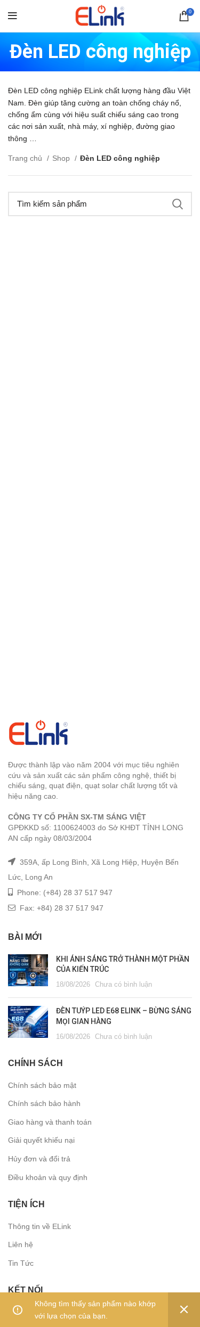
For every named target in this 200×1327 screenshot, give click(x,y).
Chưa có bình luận (123, 984)
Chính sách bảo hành (44, 1103)
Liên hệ (20, 1244)
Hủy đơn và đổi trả (39, 1158)
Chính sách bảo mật (42, 1085)
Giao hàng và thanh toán (50, 1122)
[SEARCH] (177, 204)
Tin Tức (21, 1263)
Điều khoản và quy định (47, 1177)
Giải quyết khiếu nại (41, 1140)
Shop (62, 158)
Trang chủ (26, 158)
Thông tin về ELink (39, 1226)
